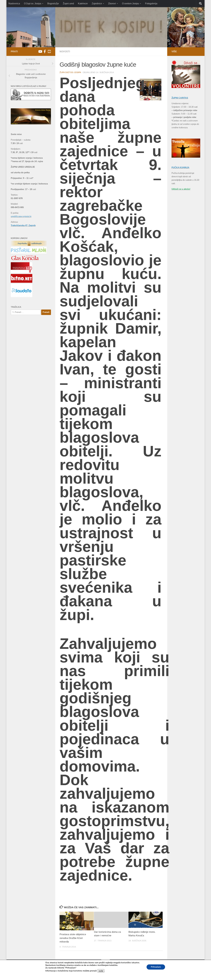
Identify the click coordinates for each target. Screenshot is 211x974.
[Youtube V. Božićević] (49, 51)
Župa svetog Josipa (70, 72)
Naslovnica (14, 3)
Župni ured (68, 3)
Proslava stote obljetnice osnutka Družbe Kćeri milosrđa (73, 938)
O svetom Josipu (130, 3)
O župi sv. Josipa (32, 3)
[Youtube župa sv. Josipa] (40, 51)
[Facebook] (44, 51)
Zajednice (97, 3)
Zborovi (112, 3)
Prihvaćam (156, 967)
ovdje (101, 971)
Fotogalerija (151, 3)
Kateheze (83, 3)
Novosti (65, 51)
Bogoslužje (53, 3)
